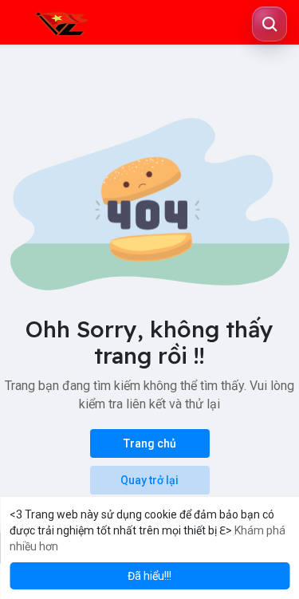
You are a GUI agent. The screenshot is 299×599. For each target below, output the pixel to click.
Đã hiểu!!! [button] (149, 575)
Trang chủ (150, 443)
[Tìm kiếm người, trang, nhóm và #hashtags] (269, 23)
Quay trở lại (149, 480)
